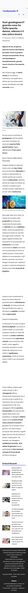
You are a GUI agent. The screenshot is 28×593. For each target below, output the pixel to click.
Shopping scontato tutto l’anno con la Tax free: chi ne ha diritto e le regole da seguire (17, 485)
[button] (19, 14)
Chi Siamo (14, 590)
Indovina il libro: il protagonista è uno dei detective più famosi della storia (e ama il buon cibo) (17, 472)
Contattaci (14, 576)
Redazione (21, 588)
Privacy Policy (7, 588)
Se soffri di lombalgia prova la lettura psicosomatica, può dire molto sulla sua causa (17, 513)
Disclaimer (14, 588)
